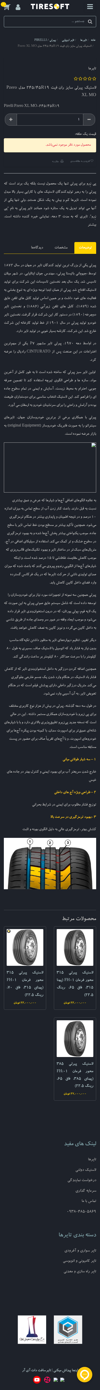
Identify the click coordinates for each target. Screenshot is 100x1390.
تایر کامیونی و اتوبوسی (79, 1261)
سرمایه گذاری (85, 1191)
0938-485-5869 (81, 1212)
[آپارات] (47, 1381)
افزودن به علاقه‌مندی (80, 161)
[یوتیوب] (37, 1381)
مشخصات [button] (60, 248)
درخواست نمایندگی (81, 1181)
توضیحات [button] (85, 248)
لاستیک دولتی (85, 1170)
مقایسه (55, 161)
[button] (10, 7)
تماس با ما (89, 1201)
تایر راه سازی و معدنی (80, 1272)
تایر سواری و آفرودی (80, 1251)
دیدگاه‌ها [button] (37, 248)
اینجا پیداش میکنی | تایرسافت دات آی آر (50, 1371)
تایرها (92, 1160)
